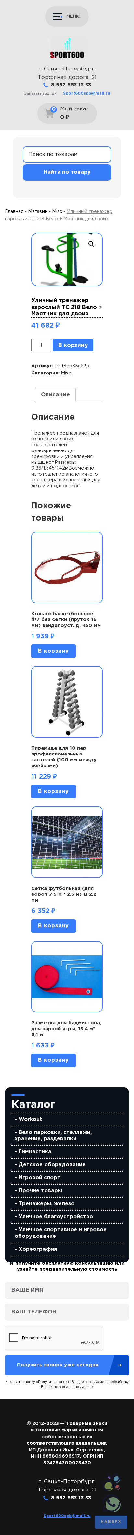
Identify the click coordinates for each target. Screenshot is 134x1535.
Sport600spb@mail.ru (86, 93)
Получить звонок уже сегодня (57, 1365)
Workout (30, 1119)
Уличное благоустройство (56, 1216)
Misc (57, 211)
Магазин (37, 211)
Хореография (38, 1249)
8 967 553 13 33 (71, 85)
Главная (14, 211)
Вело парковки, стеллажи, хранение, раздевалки (53, 1135)
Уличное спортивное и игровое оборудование (61, 1233)
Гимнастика (35, 1151)
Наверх (111, 1522)
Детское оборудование (52, 1164)
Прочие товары (40, 1190)
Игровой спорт (39, 1177)
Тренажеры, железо (46, 1203)
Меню (73, 16)
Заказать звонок (40, 93)
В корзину (73, 345)
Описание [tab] (55, 394)
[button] (91, 244)
